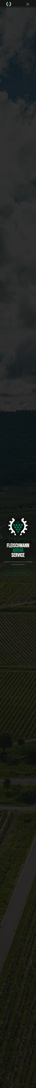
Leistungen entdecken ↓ (18, 573)
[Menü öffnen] (28, 4)
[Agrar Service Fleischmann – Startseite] (8, 4)
